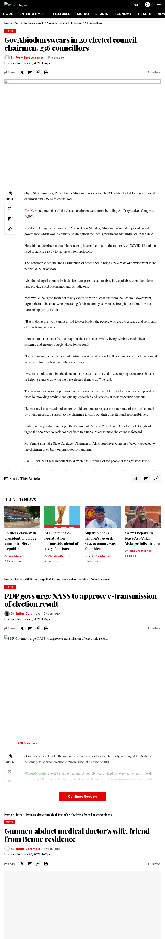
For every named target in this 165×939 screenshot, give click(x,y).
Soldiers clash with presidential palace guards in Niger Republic (20, 540)
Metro (18, 814)
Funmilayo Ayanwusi (29, 57)
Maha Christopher (99, 556)
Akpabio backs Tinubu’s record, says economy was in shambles (102, 540)
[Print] (45, 72)
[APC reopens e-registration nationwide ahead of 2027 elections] (62, 517)
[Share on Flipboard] (30, 72)
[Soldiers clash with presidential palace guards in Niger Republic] (22, 517)
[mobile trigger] (157, 4)
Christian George (59, 556)
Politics (10, 30)
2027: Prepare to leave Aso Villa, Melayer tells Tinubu (142, 538)
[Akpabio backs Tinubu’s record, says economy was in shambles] (103, 517)
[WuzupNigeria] (16, 4)
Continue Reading (82, 796)
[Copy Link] (37, 72)
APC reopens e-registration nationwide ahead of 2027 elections (61, 540)
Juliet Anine (15, 556)
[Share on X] (22, 72)
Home (8, 23)
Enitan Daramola (27, 613)
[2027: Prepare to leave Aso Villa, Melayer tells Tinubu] (143, 517)
